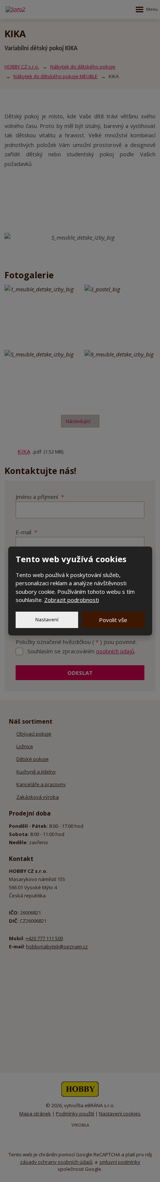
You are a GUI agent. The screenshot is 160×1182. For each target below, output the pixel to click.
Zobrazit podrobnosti (71, 599)
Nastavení (46, 619)
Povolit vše (113, 620)
